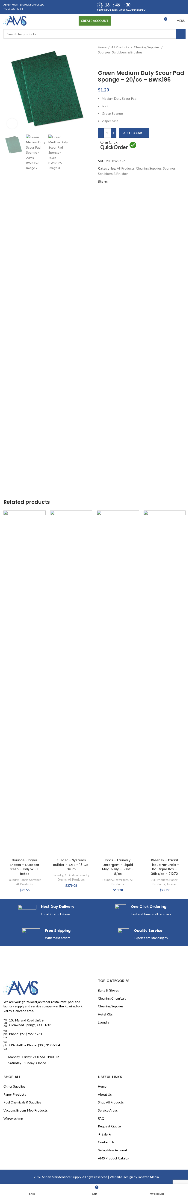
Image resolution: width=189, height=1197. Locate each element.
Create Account (92, 21)
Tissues (168, 284)
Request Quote (107, 866)
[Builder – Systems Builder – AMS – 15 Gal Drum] (70, 388)
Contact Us (104, 882)
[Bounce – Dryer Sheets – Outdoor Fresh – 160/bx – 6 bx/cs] (24, 235)
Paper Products (14, 834)
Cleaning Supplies (145, 47)
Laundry (12, 280)
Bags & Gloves (106, 730)
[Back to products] (104, 62)
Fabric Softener (29, 280)
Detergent (119, 280)
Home (100, 47)
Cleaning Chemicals (110, 738)
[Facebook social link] (109, 182)
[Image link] (20, 727)
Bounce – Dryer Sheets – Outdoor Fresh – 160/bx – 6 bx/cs (24, 267)
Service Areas (106, 850)
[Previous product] (99, 62)
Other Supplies (14, 826)
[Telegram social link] (131, 182)
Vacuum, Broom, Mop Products (25, 850)
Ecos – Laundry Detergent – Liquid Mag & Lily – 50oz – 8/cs (115, 267)
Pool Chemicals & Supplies (22, 842)
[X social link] (114, 182)
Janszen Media (146, 916)
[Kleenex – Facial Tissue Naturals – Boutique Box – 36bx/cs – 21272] (161, 235)
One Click (112, 145)
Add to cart (132, 133)
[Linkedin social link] (125, 182)
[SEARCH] (177, 34)
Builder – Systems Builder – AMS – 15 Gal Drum (70, 569)
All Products (118, 47)
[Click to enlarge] (12, 122)
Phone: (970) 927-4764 (25, 773)
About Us (103, 834)
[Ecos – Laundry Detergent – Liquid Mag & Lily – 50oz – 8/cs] (115, 235)
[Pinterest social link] (120, 182)
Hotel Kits (103, 754)
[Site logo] (15, 20)
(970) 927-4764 (13, 8)
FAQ (99, 858)
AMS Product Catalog (112, 898)
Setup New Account (111, 890)
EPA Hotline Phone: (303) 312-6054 (34, 784)
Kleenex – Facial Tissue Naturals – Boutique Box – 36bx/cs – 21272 (161, 267)
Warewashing (13, 858)
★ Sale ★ (103, 874)
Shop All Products (109, 842)
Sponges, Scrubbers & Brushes (118, 52)
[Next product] (110, 62)
